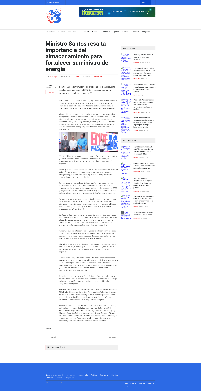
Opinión (116, 32)
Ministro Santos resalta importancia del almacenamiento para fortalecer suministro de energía (77, 56)
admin (77, 77)
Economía (106, 32)
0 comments (98, 77)
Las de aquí (72, 32)
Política (95, 32)
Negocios (146, 32)
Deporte (136, 32)
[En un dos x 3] (54, 22)
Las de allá (85, 32)
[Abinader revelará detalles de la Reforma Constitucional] (126, 216)
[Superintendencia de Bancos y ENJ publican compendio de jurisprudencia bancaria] (126, 168)
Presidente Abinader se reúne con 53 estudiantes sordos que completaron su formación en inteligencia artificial (144, 104)
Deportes (136, 62)
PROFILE (51, 92)
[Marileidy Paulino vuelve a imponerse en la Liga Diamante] (126, 58)
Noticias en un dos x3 (56, 32)
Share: (48, 329)
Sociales (125, 32)
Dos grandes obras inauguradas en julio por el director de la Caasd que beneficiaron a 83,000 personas (142, 183)
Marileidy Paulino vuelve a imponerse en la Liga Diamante (143, 57)
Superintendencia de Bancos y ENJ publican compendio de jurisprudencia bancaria (144, 165)
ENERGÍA (53, 337)
